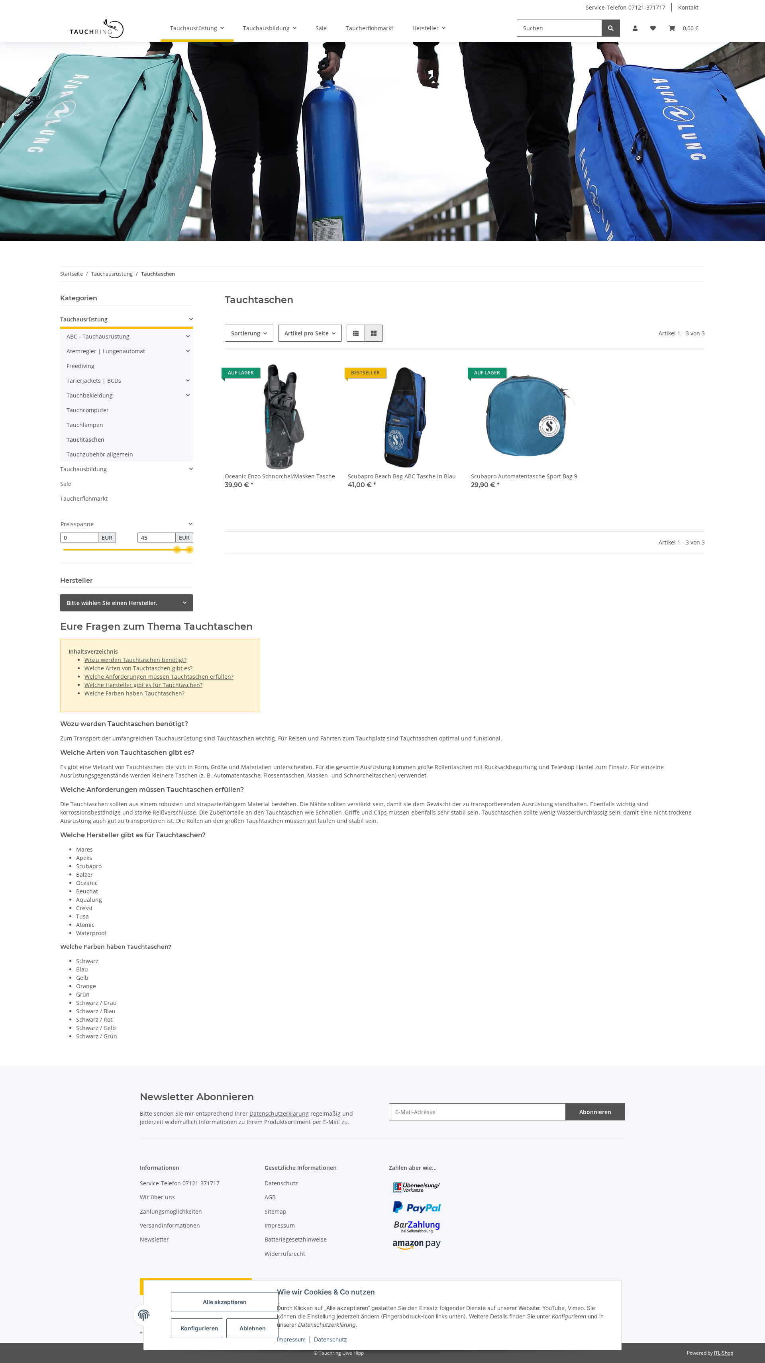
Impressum (291, 1339)
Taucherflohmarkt (84, 498)
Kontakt (688, 7)
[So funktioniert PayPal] (417, 1206)
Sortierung (245, 333)
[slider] (177, 550)
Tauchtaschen (85, 439)
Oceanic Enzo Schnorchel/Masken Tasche (280, 476)
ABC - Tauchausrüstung (98, 336)
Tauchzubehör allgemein (100, 454)
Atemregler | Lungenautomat (106, 351)
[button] (635, 28)
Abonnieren (595, 1112)
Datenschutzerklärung (279, 1113)
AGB (270, 1197)
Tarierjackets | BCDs (94, 380)
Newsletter (154, 1239)
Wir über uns (157, 1197)
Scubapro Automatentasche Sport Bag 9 (524, 476)
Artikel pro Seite (306, 333)
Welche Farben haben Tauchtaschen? (134, 693)
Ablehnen (252, 1328)
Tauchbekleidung (90, 395)
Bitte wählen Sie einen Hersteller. (112, 603)
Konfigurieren (199, 1328)
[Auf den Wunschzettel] (321, 375)
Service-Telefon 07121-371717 (625, 7)
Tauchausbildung (83, 469)
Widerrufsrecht (285, 1253)
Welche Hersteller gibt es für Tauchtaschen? (143, 685)
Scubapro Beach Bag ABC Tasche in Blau (402, 476)
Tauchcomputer (88, 410)
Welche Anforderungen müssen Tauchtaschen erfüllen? (158, 676)
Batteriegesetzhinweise (296, 1239)
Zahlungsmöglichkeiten (171, 1211)
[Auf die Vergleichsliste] (301, 375)
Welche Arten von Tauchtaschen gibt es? (138, 668)
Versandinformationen (170, 1225)
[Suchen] (611, 28)
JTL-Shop (723, 1352)
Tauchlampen (85, 425)
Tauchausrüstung (84, 319)
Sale (65, 484)
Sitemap (275, 1211)
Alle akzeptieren (225, 1301)
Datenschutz (330, 1339)
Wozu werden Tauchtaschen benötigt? (135, 660)
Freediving (80, 366)
